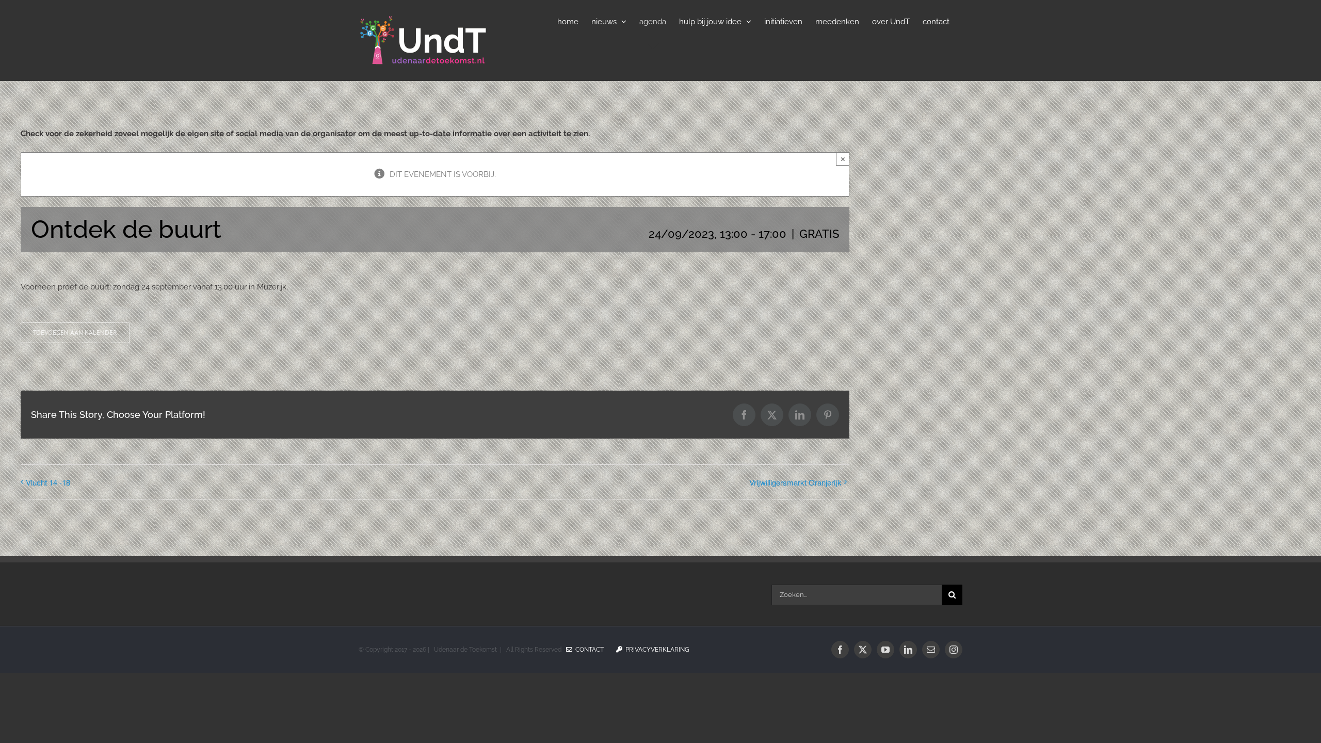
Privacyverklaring (655, 649)
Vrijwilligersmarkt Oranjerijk (795, 482)
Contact (588, 649)
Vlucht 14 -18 (48, 482)
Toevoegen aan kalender (75, 333)
